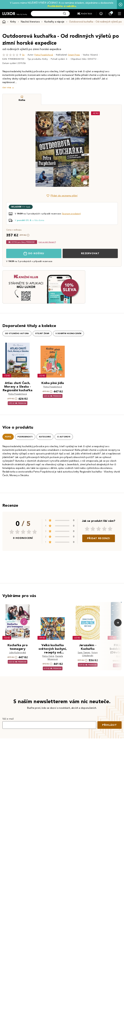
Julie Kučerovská (17, 652)
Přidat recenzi (98, 538)
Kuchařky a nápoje (54, 21)
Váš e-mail (8, 718)
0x (23, 55)
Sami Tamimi (84, 652)
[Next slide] (96, 149)
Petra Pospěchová (43, 55)
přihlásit (109, 724)
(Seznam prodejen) (71, 213)
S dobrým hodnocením (68, 333)
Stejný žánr (42, 333)
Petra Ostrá (48, 656)
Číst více (6, 88)
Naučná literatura (30, 21)
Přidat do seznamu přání (64, 195)
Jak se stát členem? (47, 242)
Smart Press (74, 55)
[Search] (64, 13)
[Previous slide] (28, 149)
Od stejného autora (17, 333)
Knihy (13, 21)
